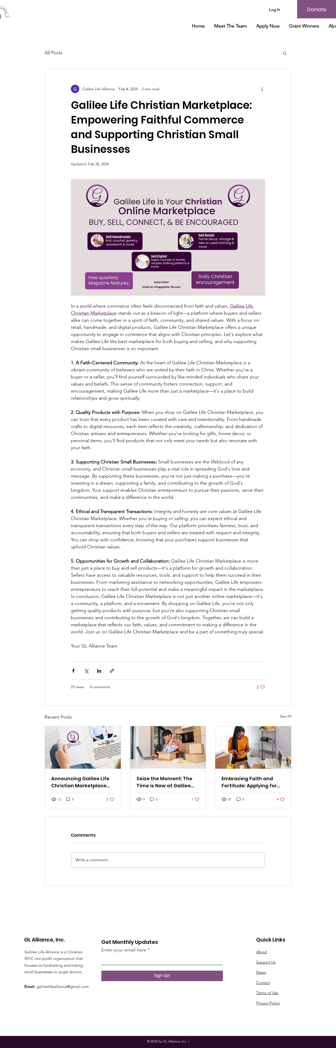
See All (285, 716)
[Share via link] (111, 670)
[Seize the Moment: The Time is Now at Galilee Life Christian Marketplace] (168, 747)
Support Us (265, 962)
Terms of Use (267, 992)
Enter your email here (123, 950)
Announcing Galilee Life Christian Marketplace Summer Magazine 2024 (81, 782)
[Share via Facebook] (73, 670)
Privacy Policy (268, 1003)
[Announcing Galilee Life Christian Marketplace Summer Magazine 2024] (83, 747)
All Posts (53, 53)
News (261, 972)
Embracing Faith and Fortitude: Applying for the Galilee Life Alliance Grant (250, 782)
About (261, 951)
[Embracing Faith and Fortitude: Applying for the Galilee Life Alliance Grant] (253, 747)
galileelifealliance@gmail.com (62, 986)
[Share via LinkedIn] (99, 670)
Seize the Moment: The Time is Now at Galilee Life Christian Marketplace (164, 782)
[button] (284, 53)
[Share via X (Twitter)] (86, 670)
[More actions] (262, 89)
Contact (263, 982)
